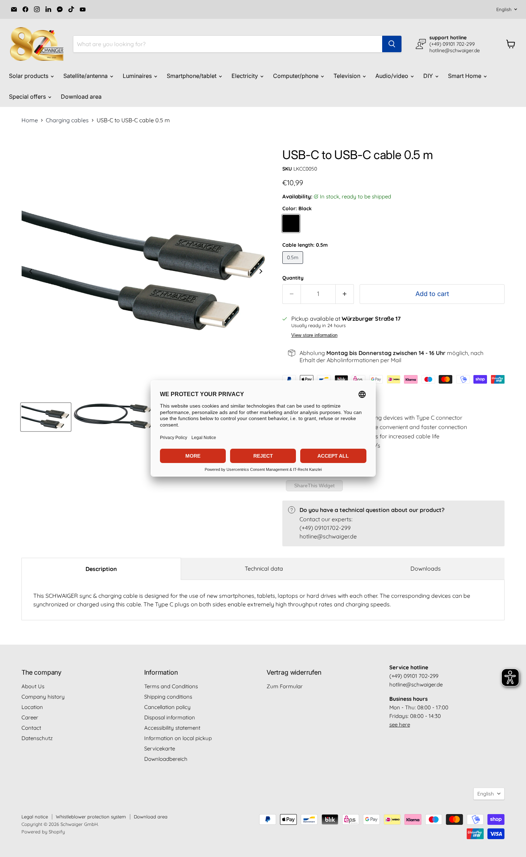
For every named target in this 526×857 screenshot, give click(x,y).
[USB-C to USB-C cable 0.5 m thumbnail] (46, 417)
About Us (32, 686)
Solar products (29, 75)
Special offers (28, 96)
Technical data (264, 568)
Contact (31, 727)
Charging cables (67, 120)
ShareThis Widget (314, 485)
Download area (81, 96)
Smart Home (465, 75)
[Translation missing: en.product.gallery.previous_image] (30, 272)
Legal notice (34, 816)
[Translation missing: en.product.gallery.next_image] (261, 272)
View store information (314, 335)
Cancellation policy (167, 707)
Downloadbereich (165, 758)
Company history (43, 696)
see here (399, 724)
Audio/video (392, 75)
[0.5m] (293, 265)
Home (29, 120)
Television (347, 75)
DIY (428, 75)
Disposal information (169, 717)
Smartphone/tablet (192, 75)
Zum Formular (285, 686)
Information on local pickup (178, 738)
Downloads (425, 568)
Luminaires (138, 75)
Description (101, 568)
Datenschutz (37, 738)
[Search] (391, 44)
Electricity (245, 75)
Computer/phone (296, 75)
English (503, 9)
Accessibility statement (172, 727)
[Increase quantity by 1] (345, 294)
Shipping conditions (168, 696)
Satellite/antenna (86, 75)
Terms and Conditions (171, 686)
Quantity (292, 278)
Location (32, 707)
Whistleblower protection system (91, 816)
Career (29, 717)
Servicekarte (159, 748)
